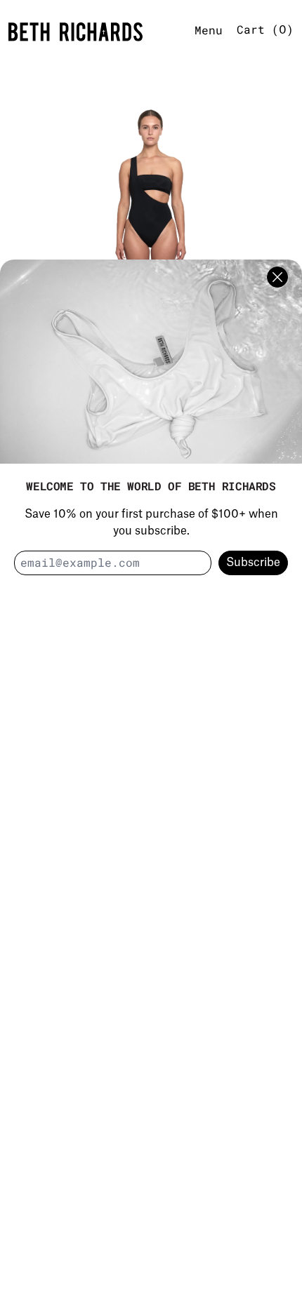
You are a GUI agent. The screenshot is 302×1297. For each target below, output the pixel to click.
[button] (151, 235)
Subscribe (253, 562)
